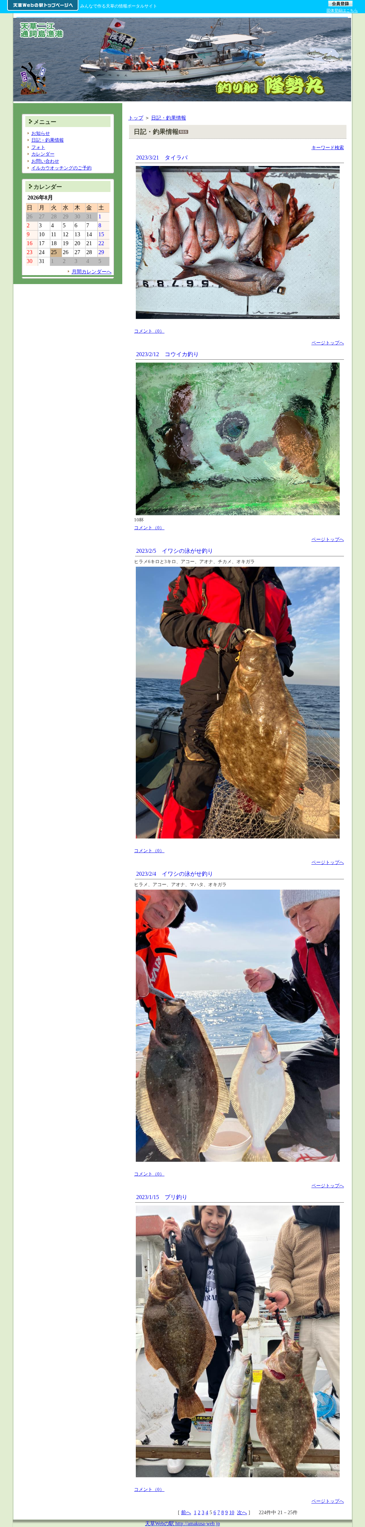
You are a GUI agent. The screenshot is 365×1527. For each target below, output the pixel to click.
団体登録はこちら (342, 10)
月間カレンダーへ (92, 271)
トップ (135, 118)
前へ (186, 1512)
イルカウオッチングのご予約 (61, 168)
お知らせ (40, 133)
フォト (38, 147)
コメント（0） (149, 331)
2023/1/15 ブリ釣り (161, 1197)
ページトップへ (328, 342)
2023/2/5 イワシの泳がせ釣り (174, 551)
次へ (242, 1512)
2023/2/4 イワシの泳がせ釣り (174, 874)
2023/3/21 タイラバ (161, 158)
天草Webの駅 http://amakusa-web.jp (182, 1523)
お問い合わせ (45, 161)
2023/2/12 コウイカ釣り (167, 354)
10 (231, 1512)
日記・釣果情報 (168, 118)
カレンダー (43, 154)
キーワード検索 (328, 147)
